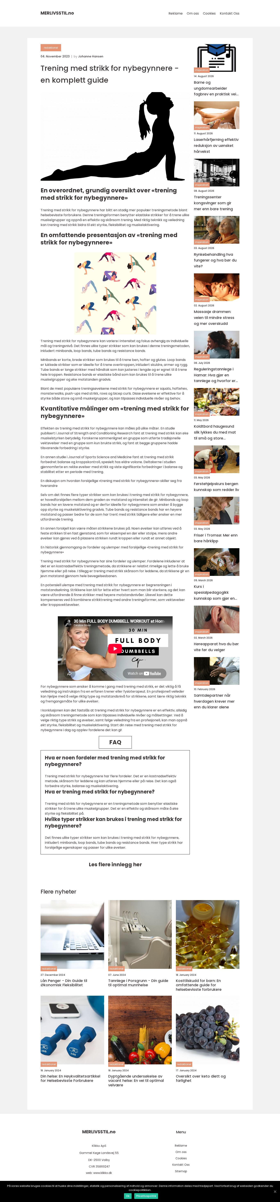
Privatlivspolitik (146, 1196)
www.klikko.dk (102, 1173)
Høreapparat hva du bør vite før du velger (216, 646)
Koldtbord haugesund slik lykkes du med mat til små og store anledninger (215, 432)
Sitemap (181, 1171)
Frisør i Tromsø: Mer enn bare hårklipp (216, 538)
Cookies (209, 13)
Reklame (175, 13)
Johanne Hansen (90, 56)
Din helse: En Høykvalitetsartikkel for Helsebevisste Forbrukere (70, 1078)
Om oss (193, 13)
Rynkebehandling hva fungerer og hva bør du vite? (215, 260)
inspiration (201, 70)
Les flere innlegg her (115, 864)
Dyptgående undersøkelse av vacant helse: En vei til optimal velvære (136, 1080)
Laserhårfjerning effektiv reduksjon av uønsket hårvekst (216, 145)
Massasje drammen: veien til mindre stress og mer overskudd (214, 317)
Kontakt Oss (229, 13)
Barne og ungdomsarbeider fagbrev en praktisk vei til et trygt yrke (215, 88)
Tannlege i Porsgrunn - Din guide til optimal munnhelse (138, 982)
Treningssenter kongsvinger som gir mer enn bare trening (213, 202)
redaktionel (51, 47)
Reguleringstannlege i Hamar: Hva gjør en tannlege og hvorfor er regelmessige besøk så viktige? (215, 375)
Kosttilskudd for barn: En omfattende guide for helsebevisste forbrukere (199, 985)
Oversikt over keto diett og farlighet (201, 1078)
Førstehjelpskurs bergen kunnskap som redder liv (216, 486)
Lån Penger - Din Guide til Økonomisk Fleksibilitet (64, 982)
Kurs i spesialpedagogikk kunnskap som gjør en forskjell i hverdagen (214, 593)
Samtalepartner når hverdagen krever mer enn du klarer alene (214, 701)
